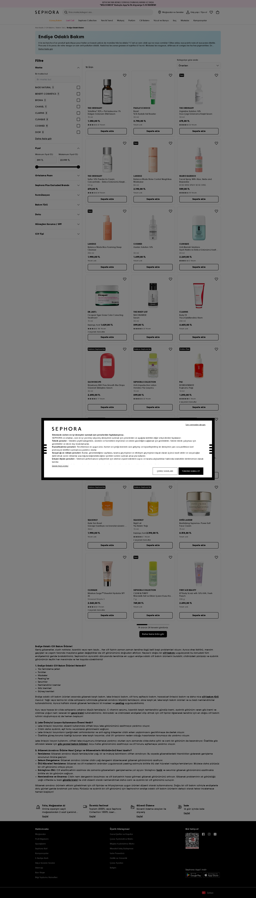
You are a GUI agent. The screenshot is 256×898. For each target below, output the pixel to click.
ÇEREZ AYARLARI (165, 471)
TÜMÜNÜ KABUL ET (191, 471)
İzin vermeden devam (196, 425)
